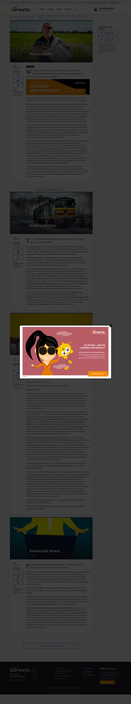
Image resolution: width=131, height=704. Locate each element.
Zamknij (25, 376)
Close (111, 325)
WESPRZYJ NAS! (98, 374)
